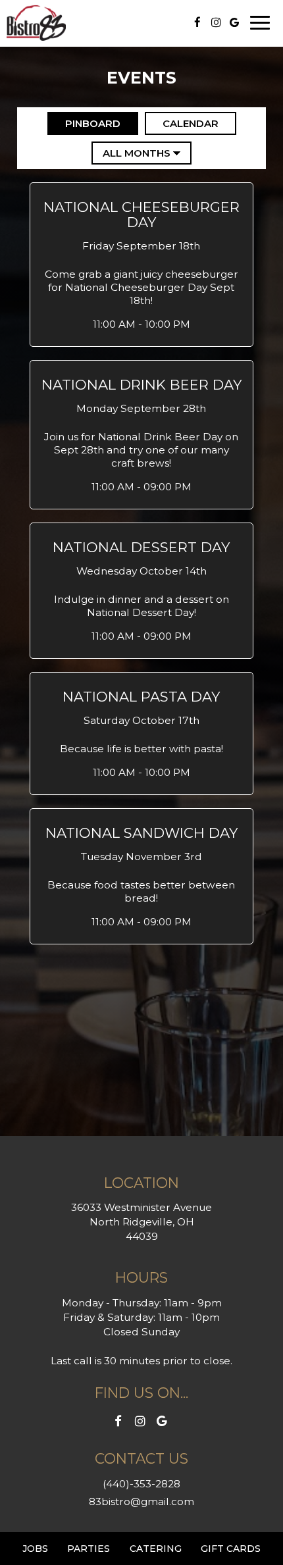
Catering (156, 1548)
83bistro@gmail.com (141, 1501)
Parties (88, 1548)
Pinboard (83, 123)
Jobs (35, 1548)
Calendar (182, 123)
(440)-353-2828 (141, 1483)
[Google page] (234, 22)
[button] (142, 264)
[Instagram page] (216, 22)
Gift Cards (231, 1548)
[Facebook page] (197, 22)
